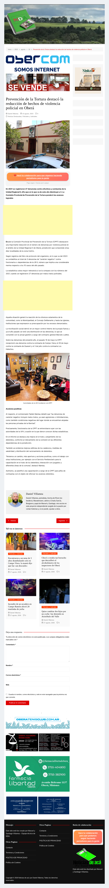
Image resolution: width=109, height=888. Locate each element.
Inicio (9, 41)
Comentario (11, 644)
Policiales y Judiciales (22, 41)
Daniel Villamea (13, 113)
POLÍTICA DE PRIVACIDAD (16, 858)
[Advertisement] (37, 220)
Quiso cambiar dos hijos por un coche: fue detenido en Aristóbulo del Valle (54, 614)
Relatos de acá (65, 41)
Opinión (76, 41)
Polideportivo (52, 41)
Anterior (13, 521)
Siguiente (62, 521)
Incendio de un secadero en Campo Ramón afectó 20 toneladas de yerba (20, 606)
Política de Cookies (13, 862)
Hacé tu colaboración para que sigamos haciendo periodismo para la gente (38, 176)
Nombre (9, 665)
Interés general (38, 41)
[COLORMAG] (87, 858)
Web (7, 685)
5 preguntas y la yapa (90, 41)
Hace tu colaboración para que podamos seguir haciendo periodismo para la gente (88, 837)
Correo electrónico (13, 675)
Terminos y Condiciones (15, 853)
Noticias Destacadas (15, 116)
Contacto (9, 848)
